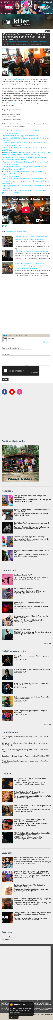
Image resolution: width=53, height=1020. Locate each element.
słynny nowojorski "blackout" (22, 103)
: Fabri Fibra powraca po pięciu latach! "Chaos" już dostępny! (25, 762)
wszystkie (47, 643)
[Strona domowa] (16, 23)
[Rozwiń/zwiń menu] (49, 23)
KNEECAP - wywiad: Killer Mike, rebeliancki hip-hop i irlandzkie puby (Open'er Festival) (32, 858)
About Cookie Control (11, 1004)
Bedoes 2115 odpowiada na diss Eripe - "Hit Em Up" (32, 551)
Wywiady (35, 41)
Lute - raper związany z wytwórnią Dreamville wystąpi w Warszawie (31, 697)
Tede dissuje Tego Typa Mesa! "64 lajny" (29, 537)
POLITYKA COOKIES (40, 1012)
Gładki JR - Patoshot (22, 630)
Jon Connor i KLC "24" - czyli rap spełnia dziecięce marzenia (30, 779)
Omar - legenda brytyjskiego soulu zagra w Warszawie (30, 711)
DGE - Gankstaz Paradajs (23, 589)
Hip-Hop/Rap (13, 41)
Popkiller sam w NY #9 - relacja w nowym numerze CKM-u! (22, 171)
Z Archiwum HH (42, 41)
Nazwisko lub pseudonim (10, 348)
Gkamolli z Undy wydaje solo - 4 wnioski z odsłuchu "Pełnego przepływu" (30, 820)
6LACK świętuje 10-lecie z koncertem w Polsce (32, 670)
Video (30, 41)
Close (31, 1004)
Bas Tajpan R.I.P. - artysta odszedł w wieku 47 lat (31, 524)
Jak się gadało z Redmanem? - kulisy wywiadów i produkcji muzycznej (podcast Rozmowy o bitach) (32, 914)
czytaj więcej (13, 1017)
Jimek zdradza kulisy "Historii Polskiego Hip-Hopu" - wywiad (31, 617)
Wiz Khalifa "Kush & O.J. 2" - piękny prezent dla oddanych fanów (32, 806)
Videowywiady (7, 43)
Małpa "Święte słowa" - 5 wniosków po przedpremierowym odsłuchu (29, 793)
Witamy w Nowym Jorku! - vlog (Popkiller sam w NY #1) (21, 136)
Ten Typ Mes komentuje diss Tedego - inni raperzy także (30, 496)
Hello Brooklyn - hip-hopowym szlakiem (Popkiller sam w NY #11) (24, 179)
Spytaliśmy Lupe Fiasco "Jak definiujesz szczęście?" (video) (29, 886)
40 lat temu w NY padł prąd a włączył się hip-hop (31, 251)
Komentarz (6, 354)
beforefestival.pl (9, 939)
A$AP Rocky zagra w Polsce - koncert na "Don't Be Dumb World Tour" (32, 684)
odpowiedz (46, 342)
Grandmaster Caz (11, 231)
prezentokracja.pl (9, 937)
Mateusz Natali (27, 44)
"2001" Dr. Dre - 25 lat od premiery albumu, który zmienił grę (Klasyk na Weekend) (32, 834)
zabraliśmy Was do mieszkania (21, 79)
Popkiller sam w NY (22, 41)
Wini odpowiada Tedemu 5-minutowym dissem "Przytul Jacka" (32, 510)
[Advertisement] (26, 305)
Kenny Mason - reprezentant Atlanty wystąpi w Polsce (31, 656)
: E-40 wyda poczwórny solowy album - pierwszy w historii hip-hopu (24, 744)
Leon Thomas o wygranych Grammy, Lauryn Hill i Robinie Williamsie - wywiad (32, 899)
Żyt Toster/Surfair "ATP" (23, 575)
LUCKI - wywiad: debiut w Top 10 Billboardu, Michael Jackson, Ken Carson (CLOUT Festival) (32, 872)
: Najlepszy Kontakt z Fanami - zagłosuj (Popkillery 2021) (26, 756)
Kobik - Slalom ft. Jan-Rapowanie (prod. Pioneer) (29, 603)
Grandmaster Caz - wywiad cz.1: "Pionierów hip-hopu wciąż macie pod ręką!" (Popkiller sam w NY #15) (24, 37)
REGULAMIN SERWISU (8, 1012)
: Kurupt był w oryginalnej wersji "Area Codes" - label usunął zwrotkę (25, 737)
